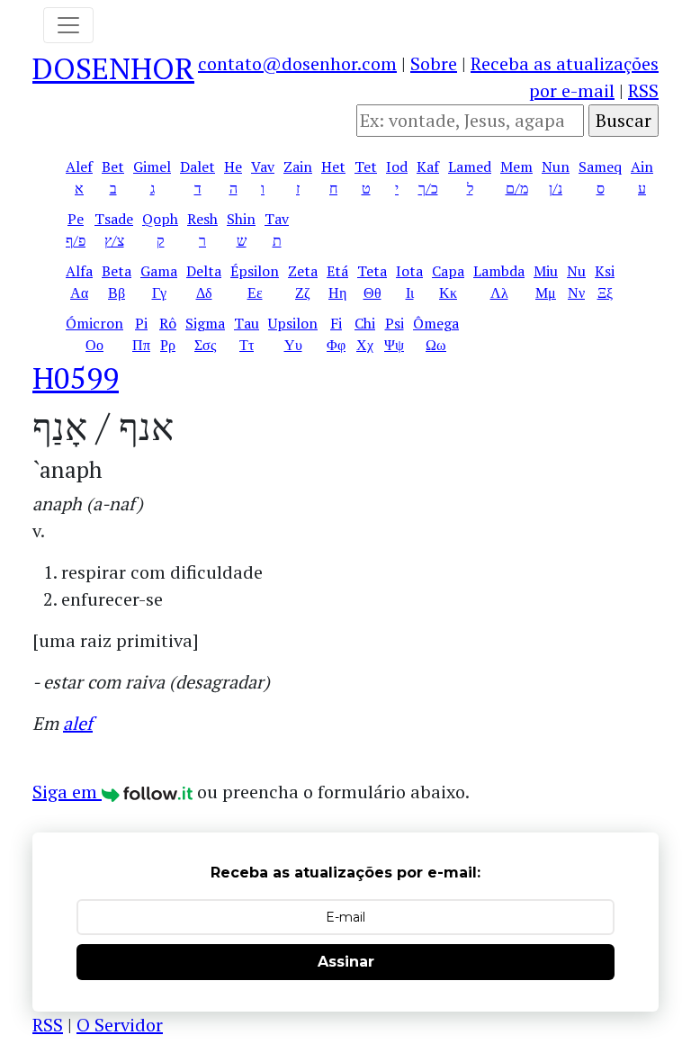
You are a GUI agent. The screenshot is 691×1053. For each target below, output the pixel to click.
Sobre (433, 63)
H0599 (75, 377)
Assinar (346, 961)
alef (78, 723)
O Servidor (119, 1024)
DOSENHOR (113, 68)
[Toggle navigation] (68, 25)
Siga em (67, 791)
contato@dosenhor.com (297, 63)
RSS (643, 90)
